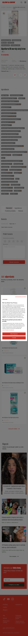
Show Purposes (14, 333)
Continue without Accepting (20, 296)
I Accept (14, 337)
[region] (14, 318)
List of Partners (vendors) (8, 329)
